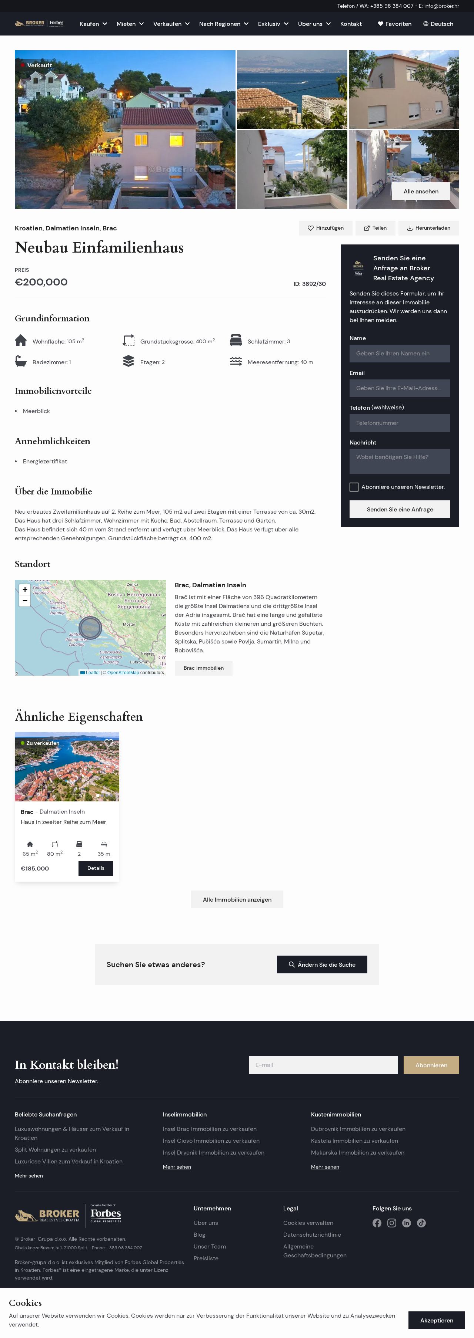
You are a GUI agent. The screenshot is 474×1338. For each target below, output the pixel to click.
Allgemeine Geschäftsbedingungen (315, 1251)
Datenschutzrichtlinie (312, 1234)
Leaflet (92, 672)
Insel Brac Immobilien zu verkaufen (210, 1128)
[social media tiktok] (421, 1223)
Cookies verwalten (308, 1222)
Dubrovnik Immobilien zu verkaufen (358, 1128)
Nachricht (363, 442)
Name (358, 338)
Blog (200, 1234)
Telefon (377, 407)
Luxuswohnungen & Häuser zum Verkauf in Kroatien (72, 1133)
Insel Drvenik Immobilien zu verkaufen (213, 1152)
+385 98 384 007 (124, 1247)
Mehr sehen (29, 1175)
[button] (125, 129)
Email (357, 372)
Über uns (206, 1222)
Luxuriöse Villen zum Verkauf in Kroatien (69, 1161)
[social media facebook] (377, 1223)
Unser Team (210, 1246)
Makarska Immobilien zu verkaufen (357, 1152)
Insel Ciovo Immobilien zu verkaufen (211, 1140)
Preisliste (206, 1258)
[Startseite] (39, 23)
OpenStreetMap (123, 672)
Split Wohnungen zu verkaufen (55, 1149)
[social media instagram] (391, 1223)
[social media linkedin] (406, 1223)
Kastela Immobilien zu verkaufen (354, 1140)
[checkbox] (354, 487)
